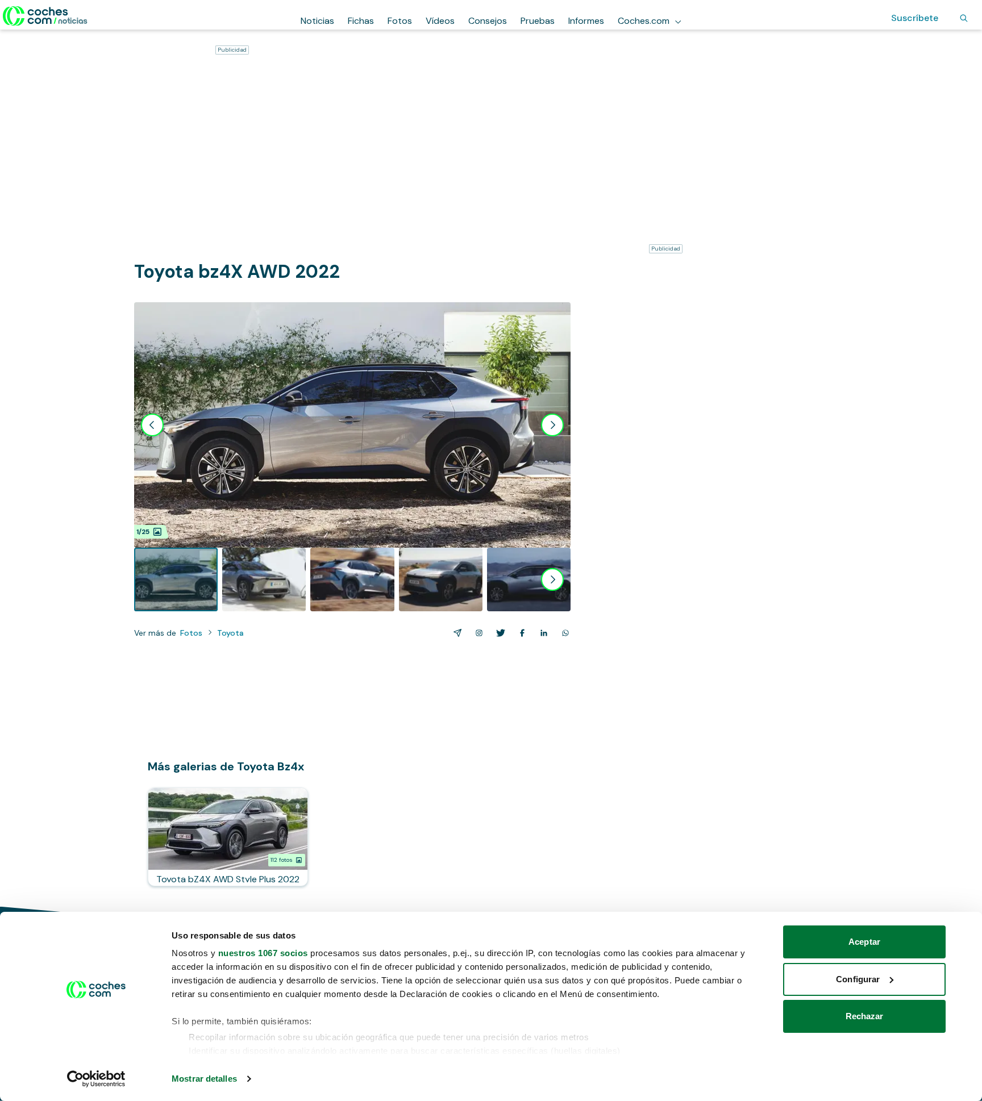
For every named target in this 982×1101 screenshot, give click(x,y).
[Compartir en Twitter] (498, 632)
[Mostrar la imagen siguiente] (552, 425)
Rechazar (865, 1016)
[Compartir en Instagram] (476, 632)
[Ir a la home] (45, 16)
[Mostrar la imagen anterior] (152, 425)
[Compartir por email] (455, 632)
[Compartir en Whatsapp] (563, 632)
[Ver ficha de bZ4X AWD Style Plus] (227, 837)
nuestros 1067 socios (263, 953)
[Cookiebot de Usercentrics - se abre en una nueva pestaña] (96, 1078)
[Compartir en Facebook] (520, 632)
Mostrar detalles (204, 1078)
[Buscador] (963, 18)
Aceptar (864, 941)
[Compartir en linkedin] (541, 632)
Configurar (858, 979)
